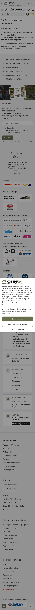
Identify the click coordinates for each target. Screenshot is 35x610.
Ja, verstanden (17, 319)
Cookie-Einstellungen (9, 311)
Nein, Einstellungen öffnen (17, 324)
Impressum (21, 329)
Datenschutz (14, 329)
